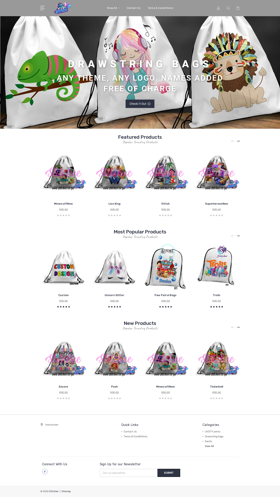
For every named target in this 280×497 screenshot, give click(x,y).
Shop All (112, 8)
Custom (63, 295)
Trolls (216, 295)
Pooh (114, 386)
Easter (208, 441)
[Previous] (233, 141)
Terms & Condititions (160, 8)
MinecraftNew (63, 203)
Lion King (114, 203)
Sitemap (66, 491)
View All (209, 446)
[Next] (238, 141)
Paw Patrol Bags (166, 295)
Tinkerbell (216, 386)
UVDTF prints (212, 431)
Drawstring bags (214, 436)
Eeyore (63, 386)
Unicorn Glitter (114, 295)
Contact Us (133, 8)
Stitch (165, 203)
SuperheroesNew (216, 203)
